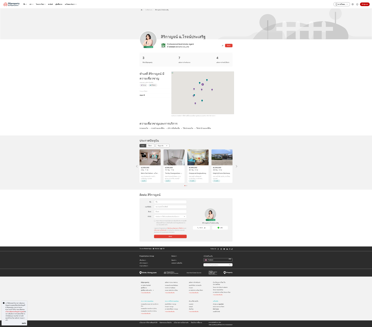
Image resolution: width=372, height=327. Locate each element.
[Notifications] (357, 4)
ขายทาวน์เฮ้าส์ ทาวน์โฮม (171, 290)
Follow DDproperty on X (229, 249)
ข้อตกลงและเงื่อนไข (166, 322)
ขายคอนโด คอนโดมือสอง (171, 285)
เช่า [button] (30, 4)
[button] (136, 166)
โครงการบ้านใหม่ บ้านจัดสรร (220, 287)
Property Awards (171, 273)
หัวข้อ (149, 216)
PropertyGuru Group (147, 256)
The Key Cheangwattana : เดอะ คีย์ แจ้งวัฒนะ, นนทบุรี (181, 173)
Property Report (213, 273)
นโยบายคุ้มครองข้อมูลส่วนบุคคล (14, 311)
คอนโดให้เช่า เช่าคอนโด (195, 285)
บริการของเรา (144, 263)
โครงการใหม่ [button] (40, 4)
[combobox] (170, 216)
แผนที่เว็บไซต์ (216, 311)
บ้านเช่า (191, 287)
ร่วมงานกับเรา (144, 266)
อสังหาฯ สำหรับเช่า (194, 282)
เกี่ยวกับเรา (143, 260)
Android (156, 248)
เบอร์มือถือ (148, 207)
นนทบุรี (191, 306)
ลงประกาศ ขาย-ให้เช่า (218, 306)
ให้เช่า (150, 145)
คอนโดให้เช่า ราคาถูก (170, 304)
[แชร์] (222, 45)
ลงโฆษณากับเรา (70, 4)
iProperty (228, 272)
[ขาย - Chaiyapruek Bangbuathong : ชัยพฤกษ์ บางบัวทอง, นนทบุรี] (198, 157)
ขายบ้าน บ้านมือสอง (170, 287)
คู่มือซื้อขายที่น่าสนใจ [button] (146, 290)
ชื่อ (150, 202)
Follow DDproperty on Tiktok (231, 249)
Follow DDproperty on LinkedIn (227, 249)
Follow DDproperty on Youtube (224, 249)
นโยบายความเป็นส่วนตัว (160, 230)
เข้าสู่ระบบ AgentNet (218, 304)
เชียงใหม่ (191, 309)
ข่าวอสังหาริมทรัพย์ (146, 285)
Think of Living (148, 272)
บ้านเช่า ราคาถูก (169, 306)
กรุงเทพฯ (191, 304)
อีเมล (149, 211)
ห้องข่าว (173, 260)
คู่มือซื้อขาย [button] (58, 4)
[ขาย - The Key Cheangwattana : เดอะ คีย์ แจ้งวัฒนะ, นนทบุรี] (174, 157)
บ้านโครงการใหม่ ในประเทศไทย (219, 283)
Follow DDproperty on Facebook (218, 249)
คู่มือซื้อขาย (144, 287)
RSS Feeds (216, 309)
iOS (163, 248)
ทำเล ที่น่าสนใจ (193, 301)
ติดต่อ (228, 45)
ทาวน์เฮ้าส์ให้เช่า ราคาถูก (171, 309)
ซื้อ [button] (24, 4)
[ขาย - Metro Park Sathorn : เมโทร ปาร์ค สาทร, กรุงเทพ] (150, 157)
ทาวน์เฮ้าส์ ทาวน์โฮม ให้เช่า (196, 290)
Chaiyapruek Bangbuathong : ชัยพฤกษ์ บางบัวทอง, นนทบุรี (206, 173)
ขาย (143, 145)
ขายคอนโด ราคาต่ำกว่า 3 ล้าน (149, 311)
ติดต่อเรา (174, 256)
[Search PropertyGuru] (229, 265)
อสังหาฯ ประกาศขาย (171, 282)
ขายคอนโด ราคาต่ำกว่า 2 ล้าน (149, 308)
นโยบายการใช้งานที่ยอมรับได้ (148, 322)
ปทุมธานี (142, 95)
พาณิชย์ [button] (50, 4)
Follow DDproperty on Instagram (221, 249)
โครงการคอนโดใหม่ (218, 290)
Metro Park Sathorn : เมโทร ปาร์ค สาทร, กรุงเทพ (155, 173)
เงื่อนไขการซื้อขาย (196, 322)
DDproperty (145, 282)
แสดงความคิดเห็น (176, 263)
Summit (194, 273)
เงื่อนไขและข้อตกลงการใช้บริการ (175, 228)
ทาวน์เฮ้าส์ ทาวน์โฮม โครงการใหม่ (221, 292)
